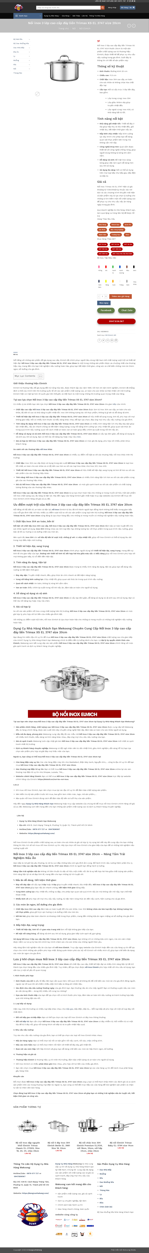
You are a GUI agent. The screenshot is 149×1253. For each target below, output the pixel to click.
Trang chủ (63, 28)
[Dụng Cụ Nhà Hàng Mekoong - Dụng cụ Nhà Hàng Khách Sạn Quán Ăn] (23, 7)
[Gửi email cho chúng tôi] (134, 1)
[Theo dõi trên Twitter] (132, 1)
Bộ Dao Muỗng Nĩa (21, 43)
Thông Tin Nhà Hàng (97, 16)
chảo (89, 1041)
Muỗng (16, 60)
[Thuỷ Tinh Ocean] (67, 1226)
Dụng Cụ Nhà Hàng (51, 16)
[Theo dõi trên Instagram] (130, 1)
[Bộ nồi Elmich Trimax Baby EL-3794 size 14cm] (120, 1125)
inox (38, 409)
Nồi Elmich (85, 28)
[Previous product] (133, 26)
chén (78, 437)
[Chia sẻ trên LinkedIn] (116, 340)
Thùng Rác (17, 73)
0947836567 (54, 829)
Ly (14, 56)
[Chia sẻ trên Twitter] (103, 340)
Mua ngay (104, 303)
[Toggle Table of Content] (39, 376)
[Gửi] (103, 8)
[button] (112, 7)
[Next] (135, 1135)
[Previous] (13, 1135)
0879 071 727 (39, 829)
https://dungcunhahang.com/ (41, 833)
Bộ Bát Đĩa (17, 39)
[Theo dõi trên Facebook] (128, 1)
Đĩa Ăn (16, 52)
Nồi (74, 28)
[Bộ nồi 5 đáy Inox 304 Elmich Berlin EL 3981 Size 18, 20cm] (58, 1125)
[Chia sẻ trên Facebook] (99, 340)
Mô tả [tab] (15, 354)
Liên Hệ (84, 16)
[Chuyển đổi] (29, 39)
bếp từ (26, 1021)
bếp (114, 404)
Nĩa (14, 64)
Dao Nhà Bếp (18, 48)
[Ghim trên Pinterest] (112, 340)
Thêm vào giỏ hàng (121, 296)
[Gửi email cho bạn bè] (108, 340)
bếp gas (69, 1009)
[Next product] (129, 26)
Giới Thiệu (76, 16)
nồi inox (43, 449)
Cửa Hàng (65, 16)
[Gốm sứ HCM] (74, 1226)
